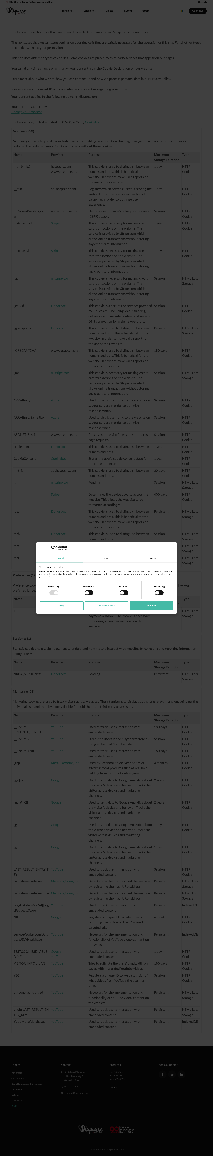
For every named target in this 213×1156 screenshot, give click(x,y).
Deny (61, 605)
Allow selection (107, 605)
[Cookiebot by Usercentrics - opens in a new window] (53, 548)
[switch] (89, 592)
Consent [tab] (59, 558)
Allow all (151, 605)
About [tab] (153, 558)
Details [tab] (106, 558)
